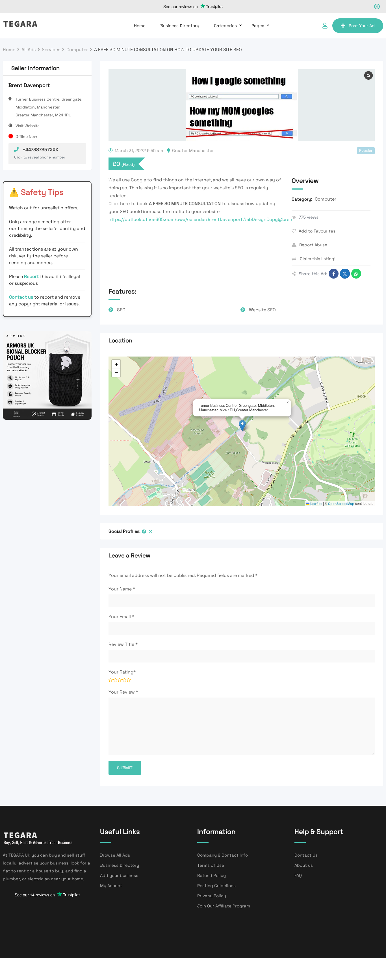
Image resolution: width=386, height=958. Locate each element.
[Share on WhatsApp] (356, 274)
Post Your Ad (362, 25)
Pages (257, 25)
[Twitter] (150, 531)
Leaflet (315, 503)
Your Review (123, 692)
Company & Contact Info (222, 855)
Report (32, 276)
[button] (242, 425)
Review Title (123, 644)
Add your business (119, 875)
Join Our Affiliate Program (223, 906)
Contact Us (306, 855)
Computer (325, 199)
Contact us (21, 297)
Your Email (121, 617)
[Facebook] (144, 531)
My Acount (111, 885)
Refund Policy (211, 875)
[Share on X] (345, 274)
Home (140, 25)
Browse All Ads (115, 855)
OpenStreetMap (341, 503)
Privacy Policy (211, 895)
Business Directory (179, 25)
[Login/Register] (325, 26)
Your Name (122, 589)
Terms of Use (210, 865)
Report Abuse (313, 244)
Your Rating (122, 672)
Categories (225, 25)
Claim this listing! (317, 258)
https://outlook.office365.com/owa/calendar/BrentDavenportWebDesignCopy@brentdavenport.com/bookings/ (230, 219)
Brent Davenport (29, 85)
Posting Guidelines (216, 885)
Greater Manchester (193, 150)
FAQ (298, 875)
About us (303, 865)
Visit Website (28, 125)
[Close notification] (377, 6)
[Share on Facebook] (334, 274)
